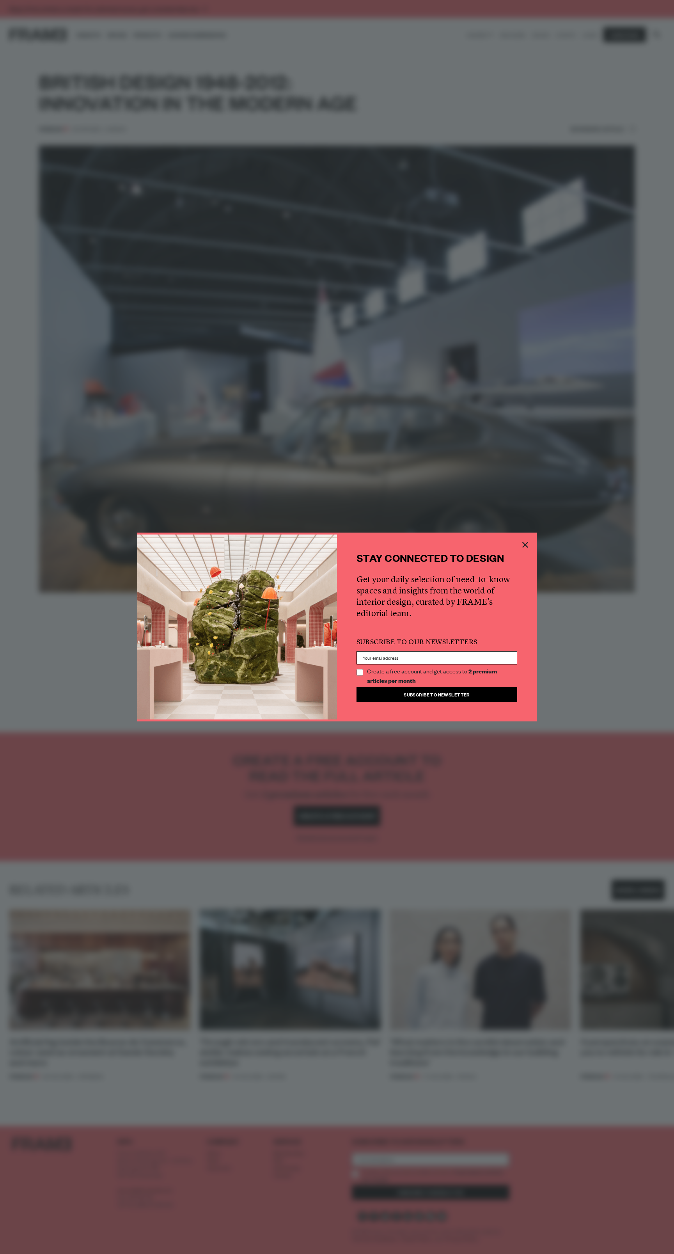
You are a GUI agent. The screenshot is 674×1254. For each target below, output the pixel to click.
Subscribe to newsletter (437, 694)
